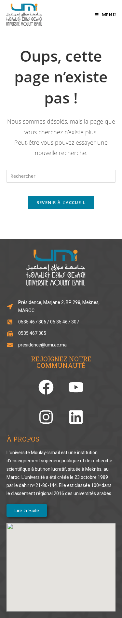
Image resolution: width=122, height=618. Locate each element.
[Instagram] (46, 417)
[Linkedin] (76, 417)
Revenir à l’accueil (61, 202)
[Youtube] (76, 387)
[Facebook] (46, 387)
